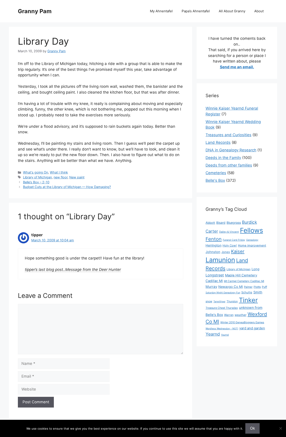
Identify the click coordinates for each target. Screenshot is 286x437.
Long (255, 269)
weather (240, 315)
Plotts (257, 287)
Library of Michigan (37, 177)
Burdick (249, 222)
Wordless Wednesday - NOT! (222, 328)
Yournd (225, 334)
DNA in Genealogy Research (231, 150)
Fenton (214, 239)
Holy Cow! (230, 245)
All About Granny (232, 11)
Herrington (213, 245)
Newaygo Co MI (230, 287)
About (259, 11)
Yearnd (213, 334)
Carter (212, 231)
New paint (76, 177)
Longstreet (215, 275)
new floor (60, 177)
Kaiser (237, 251)
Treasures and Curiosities (228, 135)
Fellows (251, 230)
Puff (264, 287)
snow (209, 301)
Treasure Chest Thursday (222, 307)
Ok (252, 428)
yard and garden (252, 328)
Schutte (246, 292)
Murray (211, 286)
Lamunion (220, 260)
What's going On (35, 172)
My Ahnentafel (161, 11)
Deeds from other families (229, 165)
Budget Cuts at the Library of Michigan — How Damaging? (67, 187)
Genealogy (252, 239)
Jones (225, 252)
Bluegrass (234, 222)
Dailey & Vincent (229, 231)
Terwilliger (219, 301)
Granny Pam (35, 11)
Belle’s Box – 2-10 (36, 182)
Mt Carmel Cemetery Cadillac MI (244, 281)
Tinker (248, 300)
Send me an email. (237, 67)
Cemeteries (216, 173)
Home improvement (252, 245)
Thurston (232, 301)
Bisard (220, 222)
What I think (59, 172)
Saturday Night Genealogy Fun (223, 292)
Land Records (218, 142)
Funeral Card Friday (234, 239)
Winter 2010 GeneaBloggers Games (242, 322)
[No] (280, 428)
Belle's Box (215, 180)
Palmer (248, 287)
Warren (228, 315)
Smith (257, 292)
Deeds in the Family (223, 157)
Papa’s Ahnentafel (196, 11)
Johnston (213, 252)
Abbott (210, 222)
